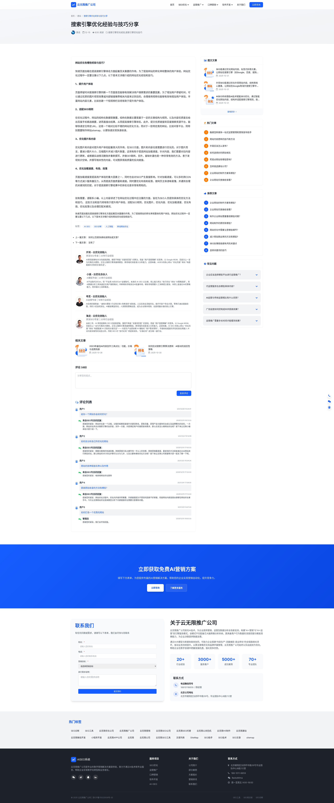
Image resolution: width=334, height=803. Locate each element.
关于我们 (241, 4)
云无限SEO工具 (163, 737)
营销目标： (83, 661)
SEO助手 (208, 737)
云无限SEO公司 (163, 730)
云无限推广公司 (127, 730)
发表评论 (184, 393)
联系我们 (193, 784)
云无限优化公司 (106, 730)
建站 (79, 16)
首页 (172, 4)
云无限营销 (145, 730)
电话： (81, 652)
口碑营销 (212, 4)
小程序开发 (96, 737)
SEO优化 (182, 4)
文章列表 (180, 737)
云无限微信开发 (78, 737)
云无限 (131, 737)
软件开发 (226, 4)
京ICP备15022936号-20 (103, 797)
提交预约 (117, 691)
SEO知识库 (248, 797)
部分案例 (193, 770)
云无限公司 (145, 737)
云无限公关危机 (204, 730)
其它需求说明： (84, 672)
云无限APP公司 (115, 737)
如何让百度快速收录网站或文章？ (104, 237)
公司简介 (193, 765)
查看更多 (231, 111)
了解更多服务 (176, 588)
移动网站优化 (122, 226)
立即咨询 (256, 4)
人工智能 (109, 226)
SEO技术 (222, 737)
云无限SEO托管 (183, 730)
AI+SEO (153, 784)
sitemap (250, 737)
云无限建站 (241, 730)
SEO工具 (89, 730)
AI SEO (87, 226)
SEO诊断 (98, 226)
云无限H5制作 (223, 730)
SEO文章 (236, 737)
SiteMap (194, 737)
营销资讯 (193, 779)
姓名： (81, 642)
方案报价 (193, 774)
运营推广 (197, 4)
